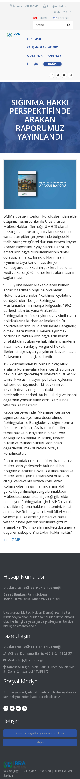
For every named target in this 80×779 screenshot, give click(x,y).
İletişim (32, 64)
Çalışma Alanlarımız (42, 47)
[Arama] (68, 25)
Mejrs (40, 742)
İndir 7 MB (11, 539)
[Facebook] (51, 75)
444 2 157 (64, 12)
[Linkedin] (70, 75)
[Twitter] (58, 75)
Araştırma (34, 56)
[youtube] (64, 75)
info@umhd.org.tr (59, 6)
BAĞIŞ (52, 64)
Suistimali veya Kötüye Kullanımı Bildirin (40, 733)
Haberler (54, 56)
